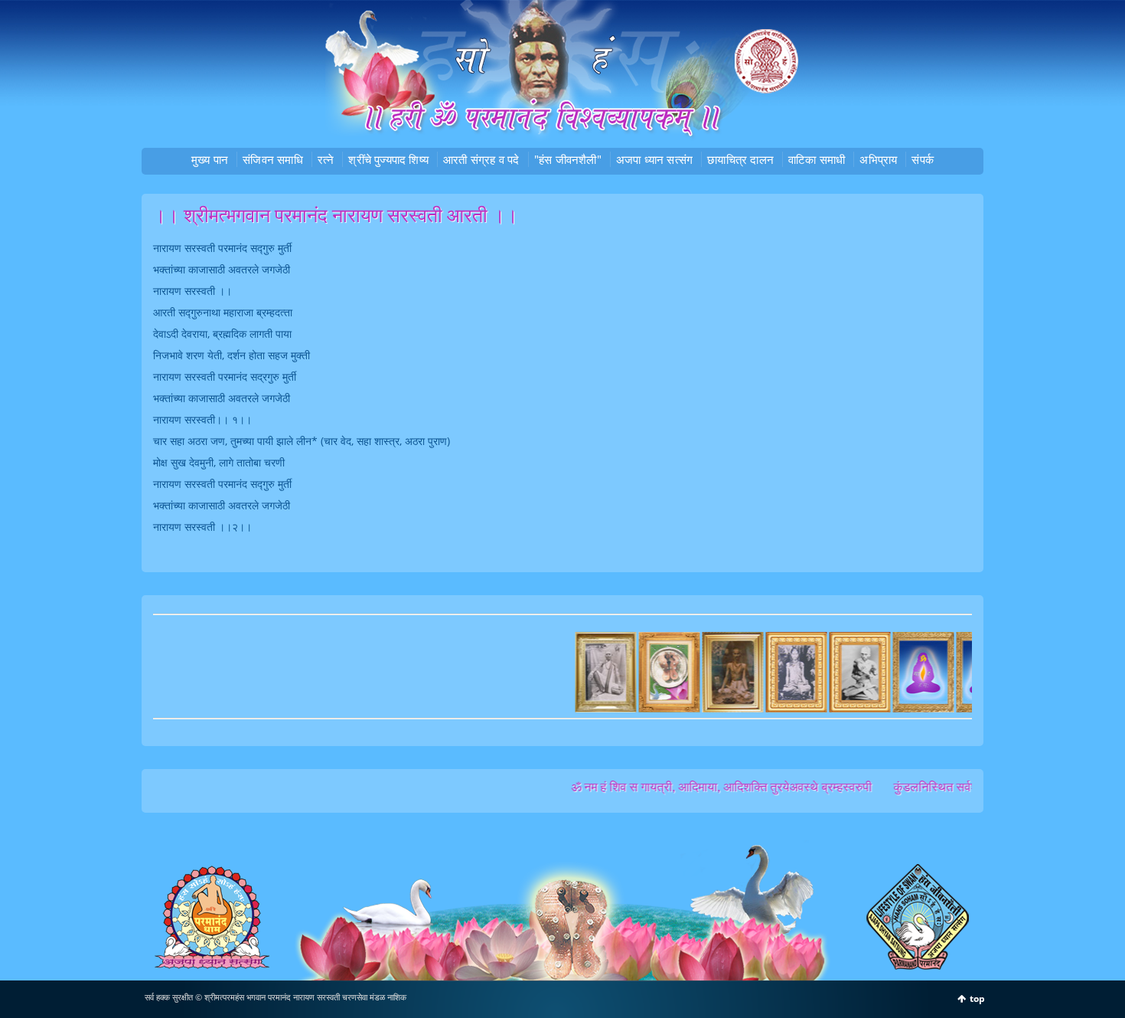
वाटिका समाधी (816, 159)
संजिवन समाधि (273, 159)
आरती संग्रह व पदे (481, 159)
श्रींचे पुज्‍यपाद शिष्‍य (388, 159)
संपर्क (922, 159)
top (977, 998)
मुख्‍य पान (209, 159)
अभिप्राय (878, 159)
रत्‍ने (326, 159)
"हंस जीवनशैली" (568, 159)
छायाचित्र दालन (740, 159)
